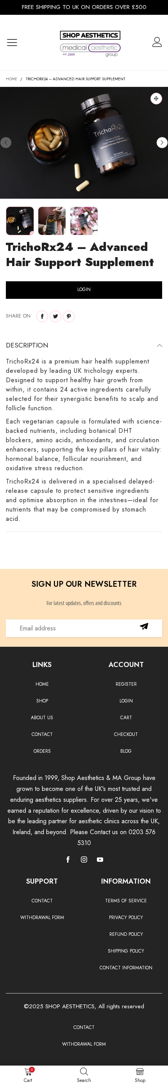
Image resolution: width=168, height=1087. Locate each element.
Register (126, 684)
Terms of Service (126, 900)
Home (42, 684)
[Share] (42, 316)
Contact (42, 734)
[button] (6, 142)
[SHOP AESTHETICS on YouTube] (100, 860)
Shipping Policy (126, 951)
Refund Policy (126, 934)
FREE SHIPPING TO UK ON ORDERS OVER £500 (84, 7)
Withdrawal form (42, 917)
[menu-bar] (17, 42)
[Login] (157, 43)
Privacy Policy (126, 917)
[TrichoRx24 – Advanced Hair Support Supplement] (84, 143)
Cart (126, 717)
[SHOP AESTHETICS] (90, 42)
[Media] (156, 98)
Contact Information (126, 967)
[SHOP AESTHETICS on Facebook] (68, 860)
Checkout (126, 734)
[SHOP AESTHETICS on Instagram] (84, 860)
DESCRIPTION (27, 345)
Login (126, 700)
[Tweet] (55, 316)
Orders (42, 751)
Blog (126, 751)
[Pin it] (69, 316)
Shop (42, 700)
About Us (42, 717)
